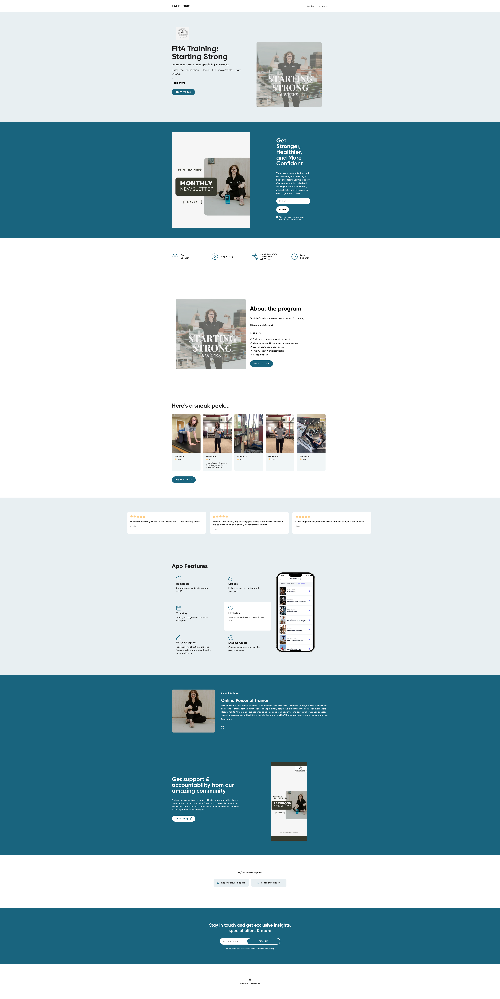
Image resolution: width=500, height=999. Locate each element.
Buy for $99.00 (184, 479)
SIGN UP (263, 941)
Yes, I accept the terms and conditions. (292, 218)
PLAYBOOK (255, 984)
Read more (295, 219)
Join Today (182, 818)
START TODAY (183, 92)
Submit (282, 209)
